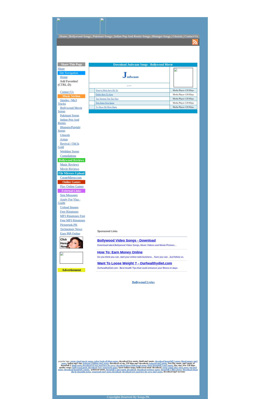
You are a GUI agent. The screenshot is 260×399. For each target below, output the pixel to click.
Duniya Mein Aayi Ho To (107, 90)
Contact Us (67, 92)
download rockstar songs (148, 370)
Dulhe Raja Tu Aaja (104, 95)
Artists (64, 139)
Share (61, 68)
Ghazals (65, 135)
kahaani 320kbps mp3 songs (96, 363)
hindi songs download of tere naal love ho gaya (93, 365)
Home (64, 77)
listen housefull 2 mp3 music (160, 365)
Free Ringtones (69, 211)
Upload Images (69, 207)
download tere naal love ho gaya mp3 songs (142, 372)
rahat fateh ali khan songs (106, 361)
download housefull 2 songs (167, 361)
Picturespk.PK (68, 224)
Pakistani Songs (69, 115)
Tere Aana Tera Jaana (105, 103)
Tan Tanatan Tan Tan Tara (107, 99)
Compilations (68, 155)
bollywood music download (84, 367)
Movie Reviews (69, 169)
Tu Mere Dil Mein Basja (106, 107)
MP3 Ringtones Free (72, 216)
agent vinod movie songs (81, 361)
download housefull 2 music (76, 370)
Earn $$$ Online (70, 233)
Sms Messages (69, 195)
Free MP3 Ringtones (72, 220)
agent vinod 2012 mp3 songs (175, 367)
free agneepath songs (107, 367)
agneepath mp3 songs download (106, 372)
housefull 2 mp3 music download (121, 370)
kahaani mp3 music (158, 363)
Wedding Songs (69, 151)
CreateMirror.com (70, 177)
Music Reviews (69, 164)
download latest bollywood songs (131, 365)
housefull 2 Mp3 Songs (171, 370)
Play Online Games (72, 186)
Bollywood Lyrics (143, 282)
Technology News (71, 229)
